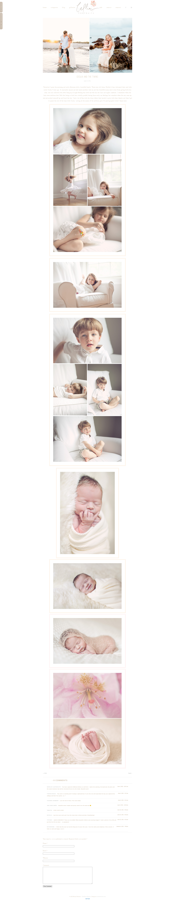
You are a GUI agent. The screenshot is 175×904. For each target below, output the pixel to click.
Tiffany (49, 820)
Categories (54, 7)
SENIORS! (118, 7)
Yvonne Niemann (53, 800)
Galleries (72, 7)
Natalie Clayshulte (54, 786)
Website (45, 858)
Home (45, 7)
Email (44, 851)
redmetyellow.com (101, 896)
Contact (108, 7)
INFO (100, 7)
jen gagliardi (52, 805)
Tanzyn (49, 810)
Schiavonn (50, 826)
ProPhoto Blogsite (86, 896)
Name (44, 843)
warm (130, 773)
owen (45, 773)
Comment (46, 865)
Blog (63, 7)
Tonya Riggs (51, 793)
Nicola (49, 815)
